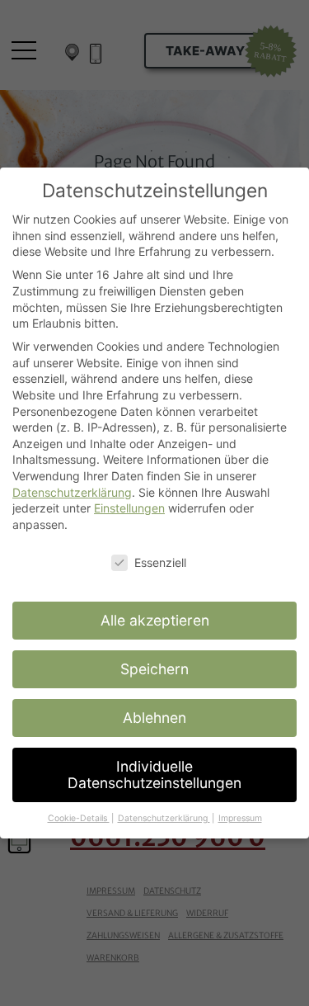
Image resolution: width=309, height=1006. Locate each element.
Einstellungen (129, 508)
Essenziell (160, 562)
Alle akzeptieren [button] (155, 620)
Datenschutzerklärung (72, 492)
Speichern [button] (154, 669)
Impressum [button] (240, 818)
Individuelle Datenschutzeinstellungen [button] (154, 774)
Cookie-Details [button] (79, 818)
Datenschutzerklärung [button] (164, 818)
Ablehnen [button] (154, 717)
